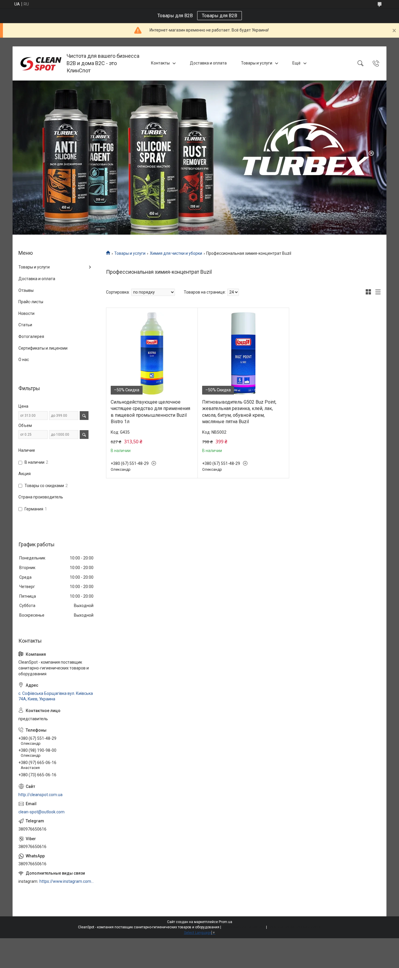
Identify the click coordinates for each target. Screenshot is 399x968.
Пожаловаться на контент (243, 927)
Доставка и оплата (208, 63)
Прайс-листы (30, 301)
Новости (26, 313)
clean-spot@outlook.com (41, 812)
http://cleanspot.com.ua (40, 794)
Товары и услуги (256, 63)
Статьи (25, 324)
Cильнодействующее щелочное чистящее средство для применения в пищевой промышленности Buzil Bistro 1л (150, 411)
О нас (23, 359)
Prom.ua (225, 922)
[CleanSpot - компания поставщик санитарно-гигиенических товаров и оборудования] (40, 63)
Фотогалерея (31, 336)
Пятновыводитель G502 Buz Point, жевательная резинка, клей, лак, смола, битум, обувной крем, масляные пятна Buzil (239, 411)
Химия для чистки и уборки (176, 253)
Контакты (160, 63)
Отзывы (26, 290)
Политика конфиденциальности (294, 927)
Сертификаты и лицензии (42, 348)
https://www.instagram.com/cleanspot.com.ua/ (66, 881)
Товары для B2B (219, 15)
